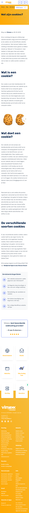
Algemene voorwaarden (21, 510)
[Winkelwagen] (26, 2)
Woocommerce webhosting (4, 445)
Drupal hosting (4, 450)
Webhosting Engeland (6, 437)
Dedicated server (5, 456)
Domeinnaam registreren (7, 474)
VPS (2, 454)
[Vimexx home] (8, 2)
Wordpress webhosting (6, 439)
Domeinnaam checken (6, 477)
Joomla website (19, 439)
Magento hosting (5, 440)
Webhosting (4, 431)
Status (17, 476)
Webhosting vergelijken (6, 452)
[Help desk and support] (19, 2)
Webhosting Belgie (5, 433)
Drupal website (19, 440)
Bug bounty (18, 499)
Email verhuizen (5, 495)
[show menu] (2, 2)
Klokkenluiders (19, 495)
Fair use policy (19, 506)
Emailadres (3, 491)
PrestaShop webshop (21, 452)
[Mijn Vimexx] (23, 2)
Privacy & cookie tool (6, 505)
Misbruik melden (19, 497)
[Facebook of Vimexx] (2, 421)
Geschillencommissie (20, 489)
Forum (17, 481)
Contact (17, 474)
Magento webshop (20, 448)
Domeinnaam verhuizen (6, 476)
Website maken (19, 431)
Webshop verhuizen (20, 454)
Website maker (19, 435)
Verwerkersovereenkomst (22, 508)
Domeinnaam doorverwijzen (4, 482)
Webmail (3, 493)
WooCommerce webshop (21, 450)
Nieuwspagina (19, 477)
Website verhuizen (20, 433)
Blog (7, 7)
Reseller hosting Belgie (6, 466)
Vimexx (3, 7)
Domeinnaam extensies (6, 479)
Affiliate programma (20, 483)
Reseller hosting (5, 464)
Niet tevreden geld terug (21, 487)
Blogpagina (18, 479)
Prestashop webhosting (6, 448)
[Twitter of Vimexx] (5, 421)
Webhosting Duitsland (6, 435)
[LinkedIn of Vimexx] (8, 421)
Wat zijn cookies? (14, 7)
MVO (17, 485)
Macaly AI (3, 503)
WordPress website (20, 437)
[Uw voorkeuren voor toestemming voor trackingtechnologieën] (27, 384)
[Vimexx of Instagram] (11, 421)
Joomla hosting (4, 442)
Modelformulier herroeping (19, 492)
